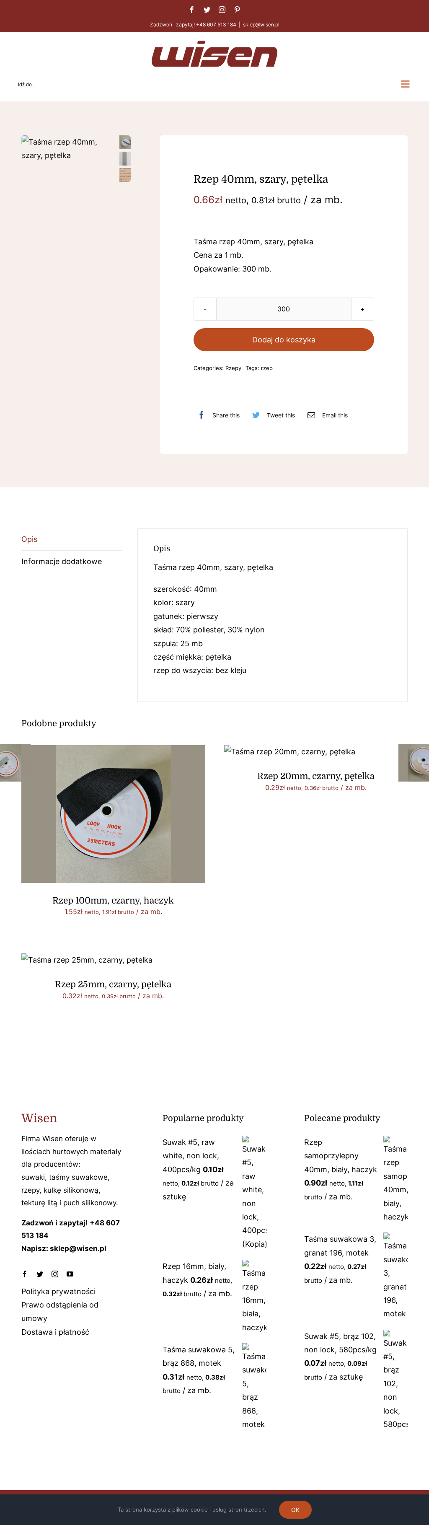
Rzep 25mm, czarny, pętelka (113, 984)
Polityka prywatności (58, 1291)
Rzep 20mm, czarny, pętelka (316, 776)
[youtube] (70, 1274)
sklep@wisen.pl (261, 24)
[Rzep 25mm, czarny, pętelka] (86, 959)
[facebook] (24, 1274)
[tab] (71, 539)
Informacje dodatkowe (61, 561)
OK (295, 1509)
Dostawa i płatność (55, 1332)
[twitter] (39, 1274)
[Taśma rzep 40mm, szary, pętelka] (68, 149)
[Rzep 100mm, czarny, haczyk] (113, 751)
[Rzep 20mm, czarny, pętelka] (289, 751)
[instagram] (55, 1274)
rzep (267, 368)
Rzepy (233, 368)
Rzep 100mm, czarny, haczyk (113, 901)
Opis (29, 539)
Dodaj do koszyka (283, 339)
